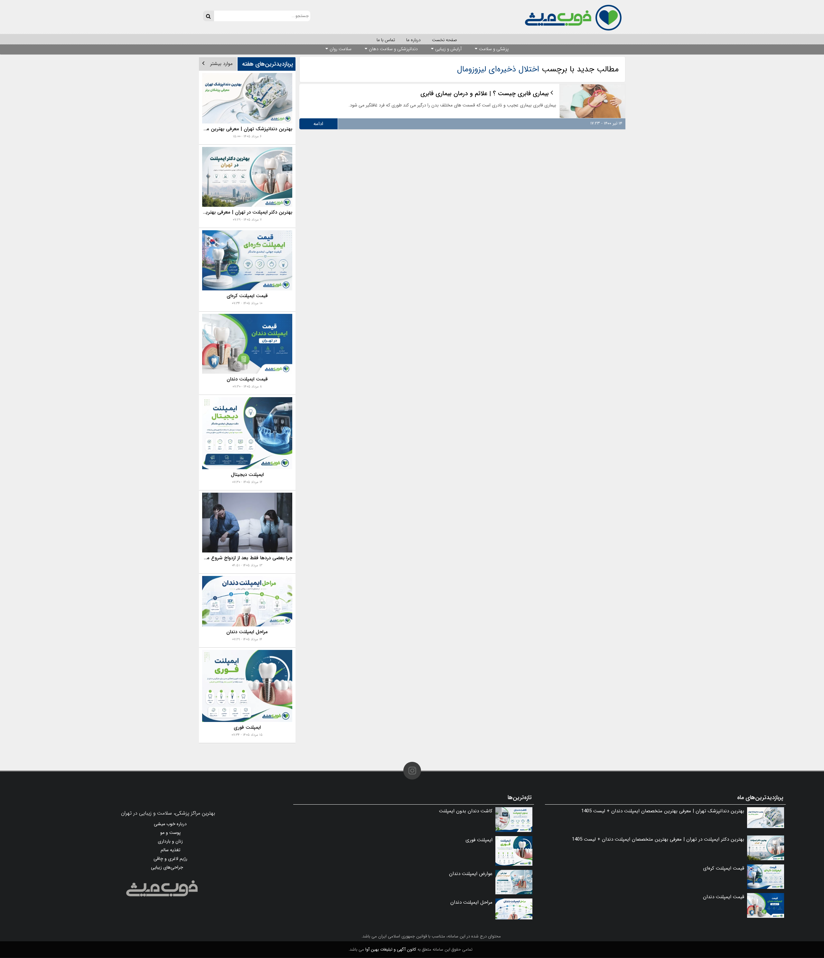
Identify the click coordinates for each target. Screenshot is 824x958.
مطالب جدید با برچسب (538, 69)
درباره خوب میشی (170, 823)
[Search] (208, 16)
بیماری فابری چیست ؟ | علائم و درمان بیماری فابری (484, 93)
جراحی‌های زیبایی (167, 867)
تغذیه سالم (170, 849)
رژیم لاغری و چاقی (170, 858)
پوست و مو (170, 832)
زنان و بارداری (170, 841)
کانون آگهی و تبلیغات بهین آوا (390, 949)
